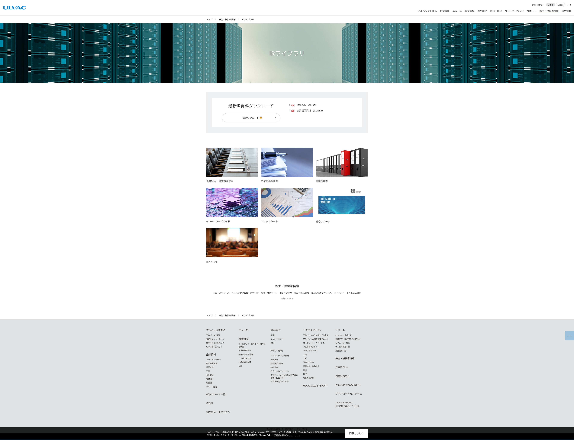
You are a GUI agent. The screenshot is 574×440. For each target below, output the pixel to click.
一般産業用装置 (245, 362)
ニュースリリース (221, 292)
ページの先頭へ (569, 335)
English (561, 4)
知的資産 (274, 367)
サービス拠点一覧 (342, 346)
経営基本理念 (211, 363)
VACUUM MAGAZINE (346, 385)
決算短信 (301, 105)
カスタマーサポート (343, 335)
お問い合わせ (537, 4)
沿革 (208, 371)
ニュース (457, 10)
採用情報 (566, 10)
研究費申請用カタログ (280, 381)
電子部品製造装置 (246, 354)
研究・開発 (496, 10)
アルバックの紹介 (239, 292)
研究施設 (274, 359)
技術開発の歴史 (277, 363)
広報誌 (209, 403)
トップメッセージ (213, 359)
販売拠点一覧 (340, 350)
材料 (240, 366)
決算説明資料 (304, 110)
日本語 (550, 4)
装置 (272, 335)
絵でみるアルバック (214, 346)
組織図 (209, 382)
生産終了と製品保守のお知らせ (348, 339)
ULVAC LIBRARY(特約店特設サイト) (345, 404)
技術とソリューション (215, 339)
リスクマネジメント (311, 346)
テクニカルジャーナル (280, 371)
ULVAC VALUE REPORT (315, 385)
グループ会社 (211, 386)
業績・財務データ (269, 292)
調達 (305, 370)
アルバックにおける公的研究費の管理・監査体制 (284, 376)
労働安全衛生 (308, 362)
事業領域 (469, 10)
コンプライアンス (310, 350)
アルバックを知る (427, 10)
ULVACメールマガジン (218, 412)
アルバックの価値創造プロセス (315, 339)
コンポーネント (245, 358)
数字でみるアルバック (215, 343)
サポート (531, 10)
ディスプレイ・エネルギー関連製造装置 (252, 345)
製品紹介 (482, 10)
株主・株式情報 (301, 292)
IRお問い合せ (287, 298)
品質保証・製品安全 (311, 366)
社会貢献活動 (308, 378)
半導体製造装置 (245, 350)
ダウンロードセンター (347, 393)
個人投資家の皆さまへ (321, 292)
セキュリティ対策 (342, 343)
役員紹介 (209, 379)
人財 (305, 358)
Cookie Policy (266, 435)
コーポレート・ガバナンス (314, 343)
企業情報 (444, 10)
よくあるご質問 (353, 292)
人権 (305, 354)
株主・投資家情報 (227, 19)
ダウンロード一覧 (215, 394)
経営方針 (254, 292)
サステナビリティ (514, 10)
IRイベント (339, 292)
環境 (305, 374)
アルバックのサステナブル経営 (315, 335)
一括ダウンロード (249, 117)
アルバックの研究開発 (280, 355)
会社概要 (209, 375)
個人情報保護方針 (250, 435)
